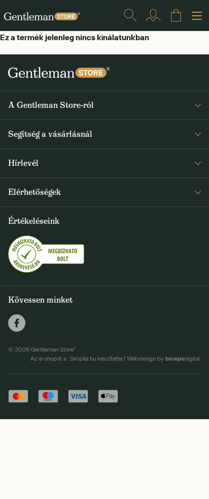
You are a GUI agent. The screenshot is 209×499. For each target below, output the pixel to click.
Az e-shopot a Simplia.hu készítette (76, 358)
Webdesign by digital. (164, 358)
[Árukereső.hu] (46, 253)
